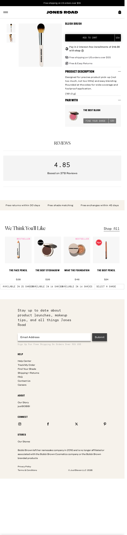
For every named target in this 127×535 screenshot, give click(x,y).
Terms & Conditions (27, 470)
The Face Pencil (18, 270)
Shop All (112, 228)
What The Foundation (77, 270)
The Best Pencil (106, 270)
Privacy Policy (24, 466)
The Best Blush (91, 110)
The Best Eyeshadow (48, 270)
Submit (100, 337)
